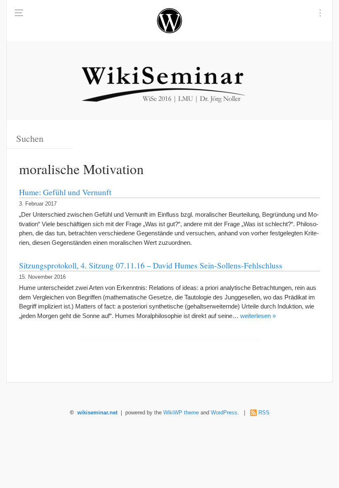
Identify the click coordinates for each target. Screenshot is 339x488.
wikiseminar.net (97, 413)
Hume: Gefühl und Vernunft (65, 192)
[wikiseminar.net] (169, 20)
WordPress (224, 413)
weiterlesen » (258, 315)
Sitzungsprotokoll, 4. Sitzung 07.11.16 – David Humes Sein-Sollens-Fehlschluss (150, 265)
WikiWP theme (181, 413)
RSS (264, 413)
